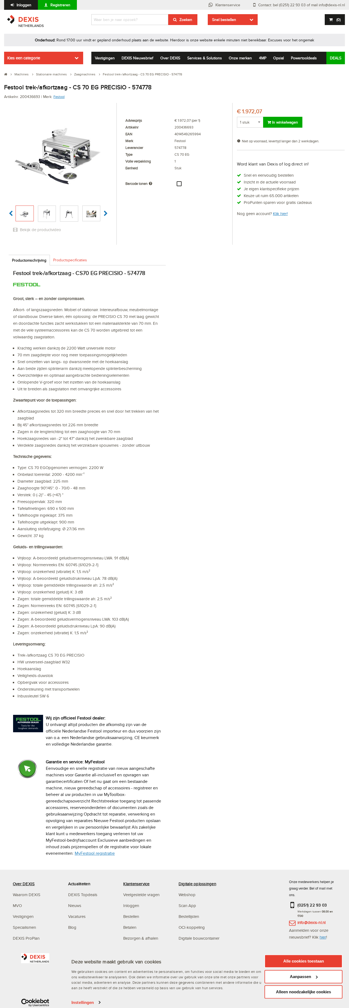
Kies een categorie (23, 58)
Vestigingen (105, 58)
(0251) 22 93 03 (312, 905)
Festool (59, 96)
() (338, 19)
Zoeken (185, 19)
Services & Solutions (204, 58)
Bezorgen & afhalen (140, 938)
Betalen (129, 927)
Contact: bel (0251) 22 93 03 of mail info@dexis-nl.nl (301, 5)
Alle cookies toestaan (303, 961)
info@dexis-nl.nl (311, 922)
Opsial (278, 58)
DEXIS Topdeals (82, 894)
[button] (11, 214)
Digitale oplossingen (197, 884)
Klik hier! (280, 213)
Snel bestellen (224, 19)
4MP (262, 58)
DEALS (335, 58)
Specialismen (24, 927)
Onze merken (240, 58)
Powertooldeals (304, 58)
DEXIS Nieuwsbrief (137, 58)
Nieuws (74, 905)
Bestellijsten (189, 916)
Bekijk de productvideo (40, 229)
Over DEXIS (170, 58)
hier (323, 937)
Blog (72, 927)
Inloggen (24, 5)
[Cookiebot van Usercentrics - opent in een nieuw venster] (35, 1002)
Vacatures (77, 916)
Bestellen (131, 916)
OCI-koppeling (192, 927)
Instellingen (82, 1002)
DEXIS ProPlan (26, 938)
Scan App (187, 905)
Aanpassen (300, 976)
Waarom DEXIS (26, 894)
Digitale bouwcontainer (199, 938)
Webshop (187, 894)
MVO (17, 905)
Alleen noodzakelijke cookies (303, 991)
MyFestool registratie (95, 853)
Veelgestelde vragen (142, 894)
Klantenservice (227, 5)
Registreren (60, 5)
